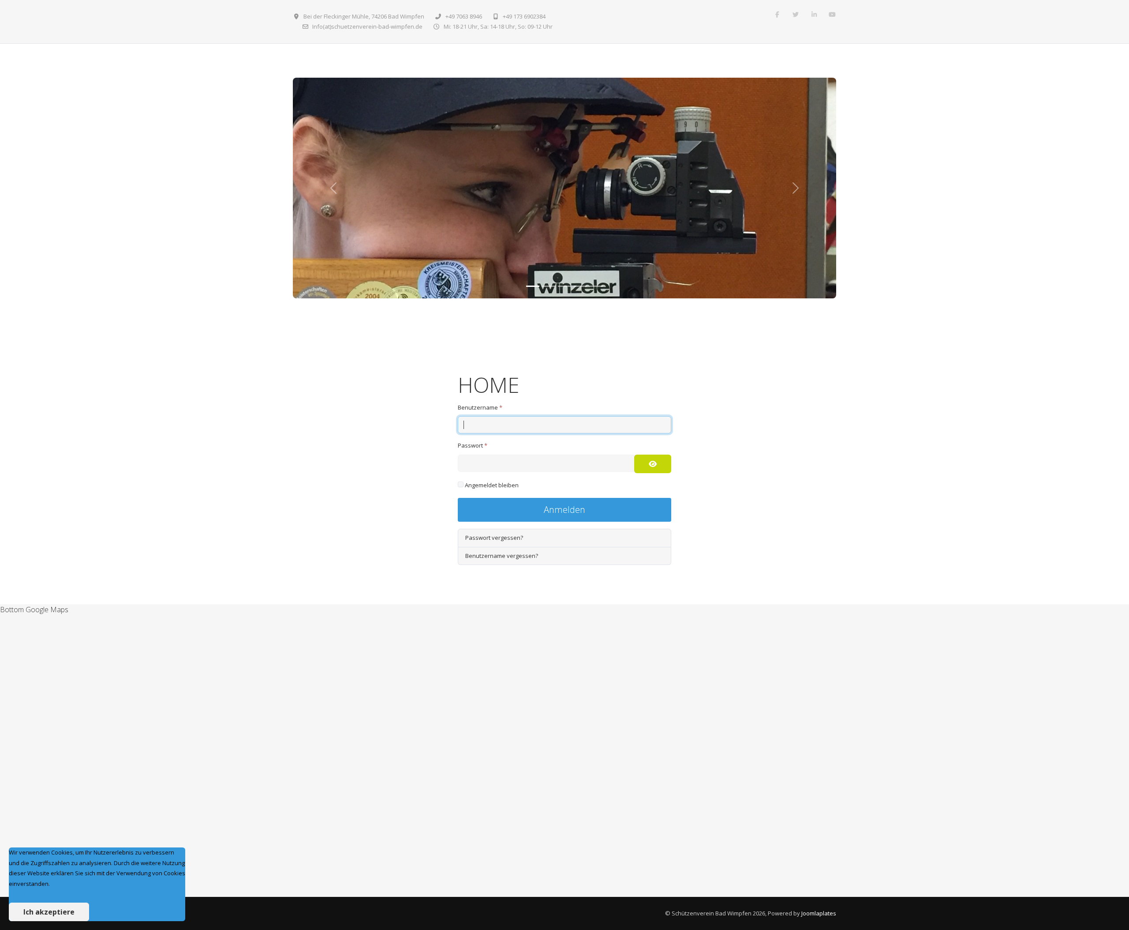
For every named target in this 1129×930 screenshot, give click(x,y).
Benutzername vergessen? (501, 556)
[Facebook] (777, 14)
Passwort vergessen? (494, 538)
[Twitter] (796, 14)
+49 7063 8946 (463, 16)
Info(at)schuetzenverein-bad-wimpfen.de (367, 26)
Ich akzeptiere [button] (49, 912)
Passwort (472, 445)
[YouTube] (832, 14)
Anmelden (564, 510)
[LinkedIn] (814, 14)
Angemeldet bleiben (492, 485)
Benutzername (480, 407)
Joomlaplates (818, 913)
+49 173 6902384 (524, 16)
